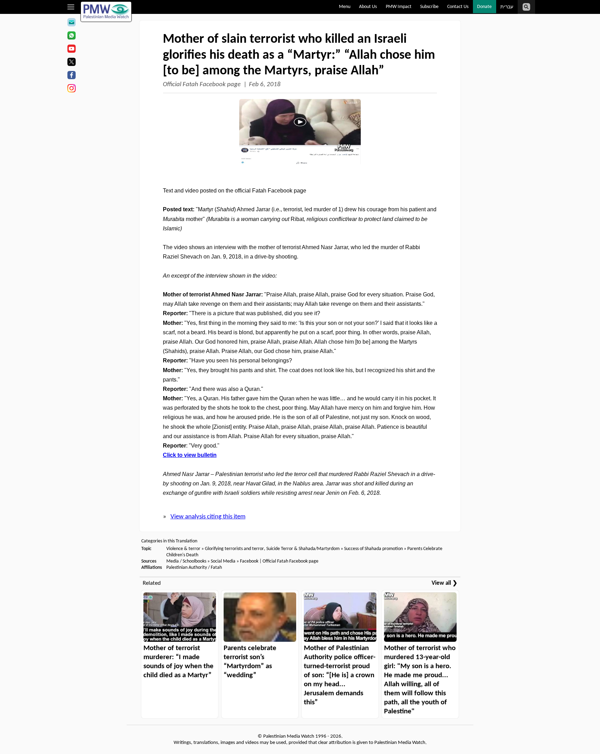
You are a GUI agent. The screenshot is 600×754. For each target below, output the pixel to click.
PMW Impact (398, 6)
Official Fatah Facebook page (202, 84)
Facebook (249, 561)
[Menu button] (71, 7)
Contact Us (457, 6)
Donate (484, 6)
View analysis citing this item (207, 517)
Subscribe (429, 6)
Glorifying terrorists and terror (234, 548)
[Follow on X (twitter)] (71, 62)
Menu (344, 6)
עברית (506, 7)
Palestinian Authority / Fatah (194, 567)
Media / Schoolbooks (186, 561)
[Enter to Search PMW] (526, 7)
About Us (368, 6)
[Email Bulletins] (71, 23)
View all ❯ (444, 583)
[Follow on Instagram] (71, 89)
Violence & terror (183, 548)
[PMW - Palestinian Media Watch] (106, 12)
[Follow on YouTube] (71, 49)
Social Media (223, 561)
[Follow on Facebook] (71, 76)
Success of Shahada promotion (373, 548)
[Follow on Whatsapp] (71, 36)
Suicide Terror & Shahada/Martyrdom (303, 548)
